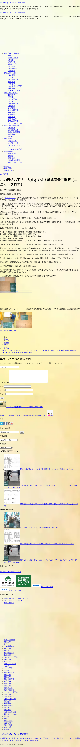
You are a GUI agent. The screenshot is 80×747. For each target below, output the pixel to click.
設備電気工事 (13, 130)
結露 (6, 718)
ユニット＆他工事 (15, 123)
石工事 (10, 97)
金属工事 (11, 106)
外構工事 (11, 128)
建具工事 (11, 112)
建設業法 (11, 158)
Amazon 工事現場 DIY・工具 (10, 572)
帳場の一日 (12, 64)
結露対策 (11, 62)
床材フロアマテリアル (8, 331)
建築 (17, 352)
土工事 (10, 77)
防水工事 (11, 95)
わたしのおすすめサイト (13, 600)
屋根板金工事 (13, 104)
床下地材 (11, 352)
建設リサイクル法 (15, 162)
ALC (10, 147)
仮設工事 (11, 75)
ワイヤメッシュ (14, 145)
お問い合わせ (9, 603)
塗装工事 (11, 117)
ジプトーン (12, 141)
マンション (25, 350)
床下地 (5, 352)
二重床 (57, 350)
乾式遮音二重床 (48, 350)
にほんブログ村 (47, 587)
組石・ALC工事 (14, 90)
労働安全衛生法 (14, 160)
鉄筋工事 (11, 82)
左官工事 (11, 108)
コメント (4, 382)
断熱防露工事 (13, 121)
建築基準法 (12, 154)
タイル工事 (12, 99)
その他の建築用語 (15, 149)
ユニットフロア (36, 350)
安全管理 (11, 66)
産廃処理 (11, 71)
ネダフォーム (13, 143)
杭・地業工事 (13, 79)
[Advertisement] (40, 36)
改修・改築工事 (14, 132)
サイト (2, 394)
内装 (67, 350)
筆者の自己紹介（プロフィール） (16, 598)
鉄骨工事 (11, 88)
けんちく (11, 55)
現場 (26, 352)
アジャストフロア (13, 350)
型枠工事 (11, 84)
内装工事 (72, 350)
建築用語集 (8, 139)
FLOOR (3, 350)
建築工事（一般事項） (12, 53)
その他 (10, 136)
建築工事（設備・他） (12, 125)
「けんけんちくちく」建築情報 (14, 734)
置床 (30, 352)
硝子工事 (11, 114)
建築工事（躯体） (11, 73)
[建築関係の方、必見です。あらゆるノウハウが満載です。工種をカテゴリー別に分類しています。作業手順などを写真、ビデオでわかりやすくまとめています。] (12, 3)
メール (2, 390)
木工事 (10, 101)
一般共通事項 (13, 58)
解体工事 (11, 134)
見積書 (10, 60)
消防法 (10, 156)
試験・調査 (12, 69)
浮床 (21, 352)
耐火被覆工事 (13, 110)
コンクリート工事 (15, 86)
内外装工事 (12, 119)
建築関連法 (8, 151)
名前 (1, 386)
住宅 (62, 350)
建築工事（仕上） (11, 93)
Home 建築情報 (9, 640)
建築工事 (7, 642)
